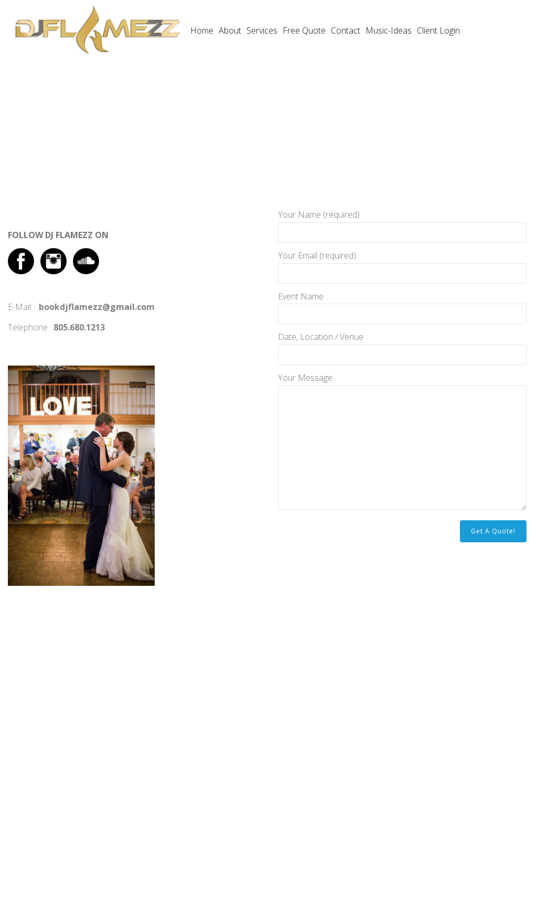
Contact (345, 30)
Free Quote (304, 30)
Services (261, 30)
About (230, 30)
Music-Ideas (389, 30)
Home (201, 30)
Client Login (438, 30)
